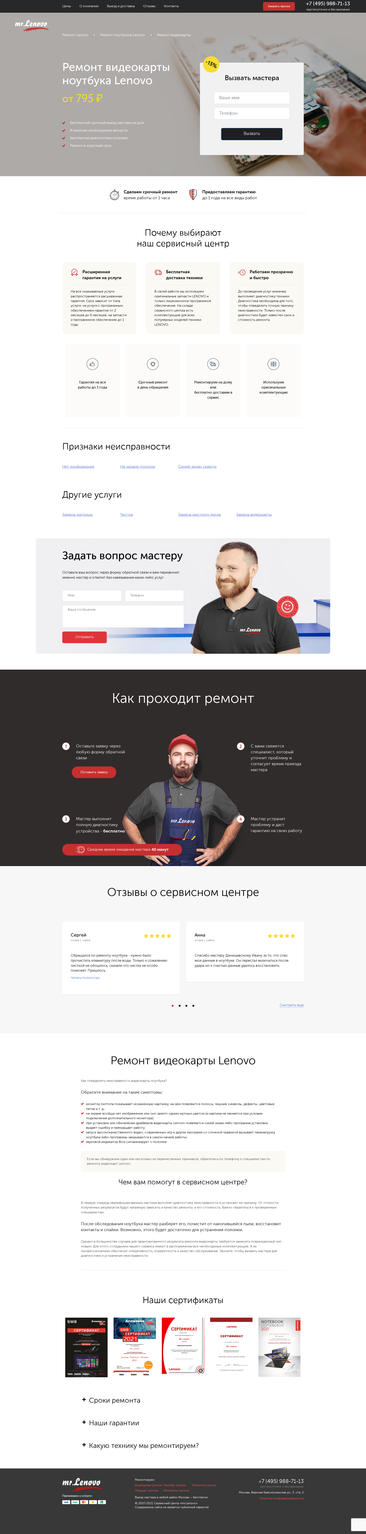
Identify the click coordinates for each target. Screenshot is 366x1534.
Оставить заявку (94, 772)
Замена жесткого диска (199, 515)
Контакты (171, 6)
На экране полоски (137, 467)
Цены (66, 6)
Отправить (84, 637)
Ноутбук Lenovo (175, 1485)
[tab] (183, 1407)
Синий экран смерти (197, 467)
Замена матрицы (77, 515)
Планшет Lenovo (146, 1490)
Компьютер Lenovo (148, 1485)
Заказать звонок (279, 6)
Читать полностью (85, 978)
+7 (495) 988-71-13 (328, 3)
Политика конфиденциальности (281, 1498)
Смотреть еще (292, 1005)
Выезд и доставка (121, 6)
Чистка (126, 515)
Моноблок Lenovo (176, 1490)
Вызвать (252, 134)
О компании (88, 6)
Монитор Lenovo (204, 1485)
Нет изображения (78, 467)
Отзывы (149, 6)
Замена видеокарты (254, 515)
